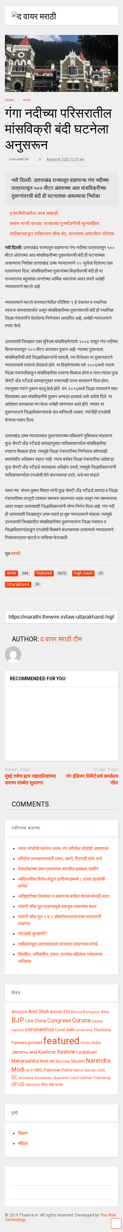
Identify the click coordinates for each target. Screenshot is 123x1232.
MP (52, 1061)
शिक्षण (23, 1133)
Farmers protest (26, 1042)
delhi (70, 1029)
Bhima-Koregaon (85, 1012)
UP (14, 1084)
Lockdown (86, 1052)
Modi (44, 1061)
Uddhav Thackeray (95, 1078)
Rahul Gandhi (85, 1070)
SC (14, 1077)
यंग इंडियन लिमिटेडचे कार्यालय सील (92, 779)
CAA (29, 1020)
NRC (38, 1070)
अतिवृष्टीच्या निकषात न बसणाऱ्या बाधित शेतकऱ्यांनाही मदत (63, 896)
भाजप (59, 1084)
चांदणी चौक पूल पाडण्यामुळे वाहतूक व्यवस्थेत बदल (57, 906)
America (19, 1011)
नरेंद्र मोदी (47, 1084)
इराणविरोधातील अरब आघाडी (34, 213)
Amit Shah (38, 1011)
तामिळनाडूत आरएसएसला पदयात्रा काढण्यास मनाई (58, 944)
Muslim (78, 1061)
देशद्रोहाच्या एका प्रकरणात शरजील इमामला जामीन (58, 868)
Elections (102, 1030)
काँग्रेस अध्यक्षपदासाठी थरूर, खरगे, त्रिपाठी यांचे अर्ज (60, 858)
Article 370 (60, 1011)
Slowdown (43, 1078)
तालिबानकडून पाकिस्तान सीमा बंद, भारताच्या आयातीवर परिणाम (62, 233)
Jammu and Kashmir (33, 1052)
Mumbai (63, 1061)
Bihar (105, 1012)
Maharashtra (25, 1061)
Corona (81, 1020)
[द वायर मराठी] (30, 16)
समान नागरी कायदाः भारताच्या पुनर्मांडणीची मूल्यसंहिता (54, 223)
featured (61, 1040)
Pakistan (52, 1069)
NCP (29, 1070)
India (96, 1042)
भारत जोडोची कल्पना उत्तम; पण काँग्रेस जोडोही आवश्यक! (63, 848)
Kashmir (66, 1052)
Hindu (85, 1043)
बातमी (15, 553)
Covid (60, 1030)
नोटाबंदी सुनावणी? (32, 933)
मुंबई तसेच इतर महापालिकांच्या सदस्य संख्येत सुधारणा (30, 779)
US (21, 1084)
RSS (101, 1070)
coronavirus (39, 1029)
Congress (59, 1020)
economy (84, 1030)
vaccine (32, 1084)
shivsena (25, 1078)
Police (67, 1070)
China (40, 1020)
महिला (23, 1143)
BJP (17, 1020)
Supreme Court (66, 1077)
